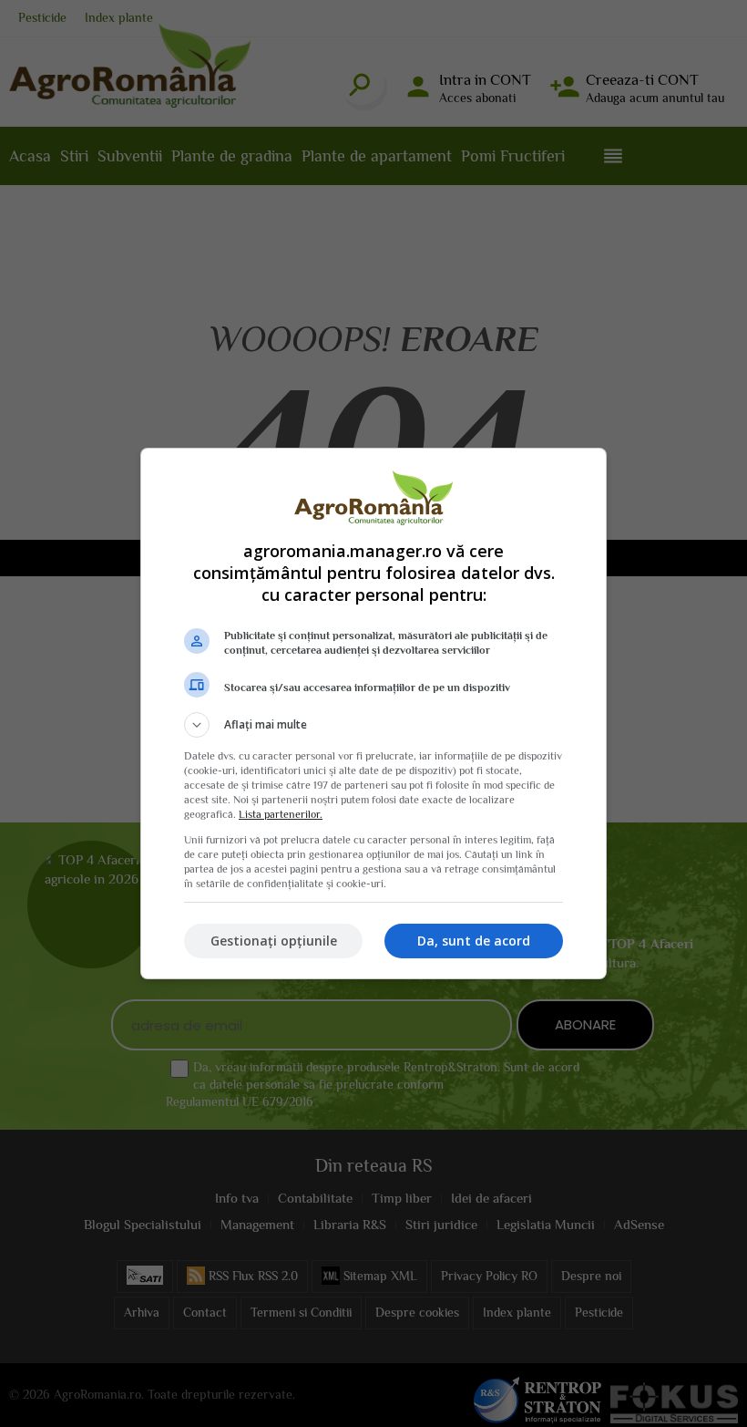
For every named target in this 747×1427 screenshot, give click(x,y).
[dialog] (373, 713)
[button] (373, 725)
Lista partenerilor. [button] (280, 814)
